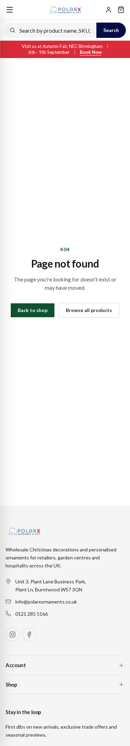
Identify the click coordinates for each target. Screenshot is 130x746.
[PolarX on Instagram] (12, 634)
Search (111, 30)
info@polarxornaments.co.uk (46, 602)
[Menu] (9, 9)
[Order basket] (121, 9)
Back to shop (32, 310)
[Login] (108, 9)
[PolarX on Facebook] (29, 634)
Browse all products (89, 310)
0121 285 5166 (31, 614)
